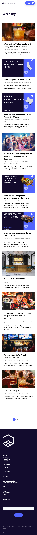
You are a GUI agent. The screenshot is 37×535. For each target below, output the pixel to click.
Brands (16, 82)
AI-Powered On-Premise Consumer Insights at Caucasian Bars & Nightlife (18, 316)
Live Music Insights (11, 391)
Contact (5, 468)
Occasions (6, 163)
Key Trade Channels (19, 238)
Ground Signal (9, 161)
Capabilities (6, 459)
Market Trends (22, 119)
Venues (6, 240)
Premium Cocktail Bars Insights (16, 278)
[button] (30, 3)
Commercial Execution (10, 482)
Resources (6, 464)
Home (5, 455)
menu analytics (23, 49)
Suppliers (6, 491)
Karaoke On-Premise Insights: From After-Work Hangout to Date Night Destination (18, 156)
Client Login (6, 471)
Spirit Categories (14, 163)
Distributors (6, 493)
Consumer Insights (24, 161)
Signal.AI (5, 461)
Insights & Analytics (9, 481)
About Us (6, 457)
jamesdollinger (9, 49)
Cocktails (16, 49)
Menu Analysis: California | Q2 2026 (18, 80)
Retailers (5, 494)
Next (21, 420)
